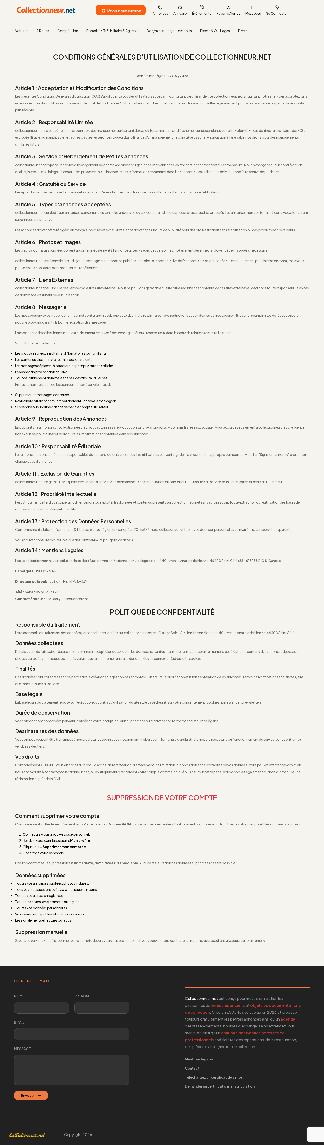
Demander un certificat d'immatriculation (220, 1086)
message (22, 1048)
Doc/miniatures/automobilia (169, 30)
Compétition (67, 30)
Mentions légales (199, 1059)
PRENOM (81, 996)
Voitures (21, 30)
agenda (288, 1019)
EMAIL (19, 1022)
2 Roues (43, 30)
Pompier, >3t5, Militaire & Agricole (112, 30)
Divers (243, 30)
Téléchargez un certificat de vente (213, 1077)
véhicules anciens (228, 1005)
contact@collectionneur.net (66, 772)
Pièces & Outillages (215, 30)
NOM (18, 996)
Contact (192, 1068)
